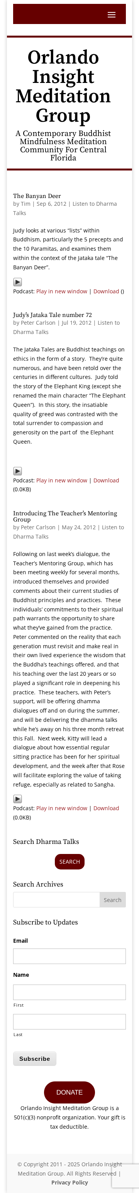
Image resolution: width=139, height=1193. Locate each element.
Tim (26, 203)
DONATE (69, 1092)
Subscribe (34, 1058)
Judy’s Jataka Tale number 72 (52, 315)
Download (106, 291)
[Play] (17, 282)
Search (69, 861)
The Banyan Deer (37, 196)
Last (18, 1034)
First (19, 1005)
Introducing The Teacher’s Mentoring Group (65, 516)
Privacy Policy (69, 1182)
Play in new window (61, 291)
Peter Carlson (38, 322)
